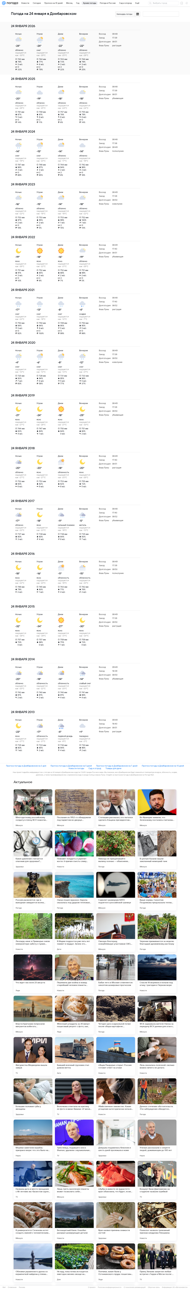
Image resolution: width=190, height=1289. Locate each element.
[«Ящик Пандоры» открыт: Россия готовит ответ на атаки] (115, 1056)
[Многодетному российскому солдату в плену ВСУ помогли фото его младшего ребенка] (33, 808)
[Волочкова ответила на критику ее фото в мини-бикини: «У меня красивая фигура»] (74, 1097)
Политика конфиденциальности (109, 1287)
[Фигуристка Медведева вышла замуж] (33, 1056)
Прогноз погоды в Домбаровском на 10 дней (163, 766)
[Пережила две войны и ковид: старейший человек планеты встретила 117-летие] (74, 973)
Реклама (22, 1287)
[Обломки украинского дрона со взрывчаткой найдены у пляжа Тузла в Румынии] (33, 1262)
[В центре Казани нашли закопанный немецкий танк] (157, 850)
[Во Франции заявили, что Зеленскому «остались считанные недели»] (157, 808)
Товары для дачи (113, 768)
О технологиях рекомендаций (135, 1287)
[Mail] (4, 3)
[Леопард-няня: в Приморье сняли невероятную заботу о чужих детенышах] (33, 932)
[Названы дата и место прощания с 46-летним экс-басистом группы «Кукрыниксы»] (33, 1180)
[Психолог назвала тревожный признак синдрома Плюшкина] (157, 1221)
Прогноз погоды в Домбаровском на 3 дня (26, 766)
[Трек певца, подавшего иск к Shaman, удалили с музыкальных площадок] (74, 1139)
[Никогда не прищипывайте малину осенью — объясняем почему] (115, 850)
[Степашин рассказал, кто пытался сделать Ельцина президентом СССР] (115, 808)
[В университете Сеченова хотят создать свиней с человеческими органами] (33, 1221)
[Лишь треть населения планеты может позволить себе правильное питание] (74, 1180)
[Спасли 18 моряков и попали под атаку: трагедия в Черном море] (157, 973)
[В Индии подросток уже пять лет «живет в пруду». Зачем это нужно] (74, 932)
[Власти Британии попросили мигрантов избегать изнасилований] (33, 1015)
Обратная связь (154, 1287)
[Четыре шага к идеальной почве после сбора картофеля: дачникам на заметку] (115, 1015)
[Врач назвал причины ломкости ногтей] (115, 1221)
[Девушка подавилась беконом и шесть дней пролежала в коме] (115, 1139)
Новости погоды (76, 768)
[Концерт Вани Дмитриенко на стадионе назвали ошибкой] (157, 1180)
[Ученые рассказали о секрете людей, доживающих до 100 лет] (157, 1139)
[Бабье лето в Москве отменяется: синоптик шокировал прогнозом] (115, 973)
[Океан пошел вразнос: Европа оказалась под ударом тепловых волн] (74, 891)
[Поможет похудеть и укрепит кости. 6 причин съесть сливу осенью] (74, 850)
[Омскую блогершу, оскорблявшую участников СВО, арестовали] (115, 932)
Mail (4, 1287)
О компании (12, 1287)
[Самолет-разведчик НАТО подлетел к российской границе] (115, 891)
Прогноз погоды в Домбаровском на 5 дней (71, 766)
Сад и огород (95, 768)
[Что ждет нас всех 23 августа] (33, 973)
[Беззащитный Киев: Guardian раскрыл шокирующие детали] (74, 1221)
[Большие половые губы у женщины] (33, 1097)
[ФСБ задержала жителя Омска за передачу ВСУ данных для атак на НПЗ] (157, 1015)
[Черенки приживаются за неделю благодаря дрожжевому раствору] (157, 932)
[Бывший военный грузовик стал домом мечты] (74, 1056)
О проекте (92, 1287)
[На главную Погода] (12, 3)
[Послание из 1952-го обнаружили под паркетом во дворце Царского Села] (74, 808)
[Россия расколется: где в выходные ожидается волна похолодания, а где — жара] (33, 891)
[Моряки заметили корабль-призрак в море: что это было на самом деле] (33, 1139)
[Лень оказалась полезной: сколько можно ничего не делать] (157, 1056)
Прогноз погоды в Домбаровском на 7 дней (116, 766)
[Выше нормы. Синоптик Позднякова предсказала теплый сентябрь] (157, 891)
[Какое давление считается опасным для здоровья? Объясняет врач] (33, 850)
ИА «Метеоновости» (180, 1287)
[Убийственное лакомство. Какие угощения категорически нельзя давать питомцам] (115, 1097)
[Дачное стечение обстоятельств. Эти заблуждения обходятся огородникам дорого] (157, 1097)
